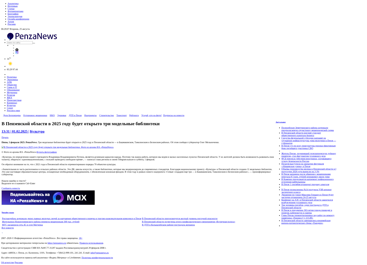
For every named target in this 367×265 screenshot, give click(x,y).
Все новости (8, 228)
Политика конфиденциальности (97, 257)
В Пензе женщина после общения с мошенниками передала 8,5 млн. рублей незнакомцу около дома (306, 175)
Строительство (106, 115)
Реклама (12, 24)
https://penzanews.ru (57, 243)
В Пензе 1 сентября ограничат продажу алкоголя (305, 184)
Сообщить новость (11, 188)
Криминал (12, 103)
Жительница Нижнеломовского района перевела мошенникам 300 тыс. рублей (40, 221)
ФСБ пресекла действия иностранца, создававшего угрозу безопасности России (306, 159)
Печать (5, 137)
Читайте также (8, 212)
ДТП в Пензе (75, 115)
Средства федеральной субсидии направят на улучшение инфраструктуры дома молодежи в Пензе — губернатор (308, 140)
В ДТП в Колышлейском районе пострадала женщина (168, 225)
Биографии (13, 14)
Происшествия (14, 100)
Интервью (13, 6)
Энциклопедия (15, 16)
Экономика (12, 79)
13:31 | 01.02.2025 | (15, 131)
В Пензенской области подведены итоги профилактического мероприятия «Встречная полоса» (188, 221)
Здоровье (61, 115)
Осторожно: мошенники (35, 115)
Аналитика (13, 3)
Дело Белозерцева (12, 115)
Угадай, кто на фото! (151, 115)
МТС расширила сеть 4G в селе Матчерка (22, 225)
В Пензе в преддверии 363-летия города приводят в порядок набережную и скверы (306, 211)
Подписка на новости (173, 115)
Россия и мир (13, 110)
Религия (11, 95)
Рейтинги (134, 115)
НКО (52, 115)
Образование (13, 90)
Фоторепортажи (15, 11)
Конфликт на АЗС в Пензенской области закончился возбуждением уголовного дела (307, 201)
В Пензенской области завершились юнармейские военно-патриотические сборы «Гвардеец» (306, 221)
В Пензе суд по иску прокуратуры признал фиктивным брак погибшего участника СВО (308, 147)
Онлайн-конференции (18, 19)
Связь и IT (12, 87)
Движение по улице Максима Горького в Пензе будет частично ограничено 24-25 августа (307, 196)
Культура (11, 105)
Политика (12, 77)
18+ (80, 238)
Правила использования (91, 243)
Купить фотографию (47, 152)
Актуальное (281, 122)
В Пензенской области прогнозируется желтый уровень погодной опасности (179, 218)
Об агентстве (7, 262)
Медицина (12, 92)
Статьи (11, 8)
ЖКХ (9, 97)
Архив (11, 21)
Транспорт (121, 115)
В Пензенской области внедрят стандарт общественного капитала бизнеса (301, 134)
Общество (12, 85)
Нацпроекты (90, 115)
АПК (9, 82)
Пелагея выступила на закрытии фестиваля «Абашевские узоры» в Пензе (302, 165)
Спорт (10, 108)
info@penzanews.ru (99, 253)
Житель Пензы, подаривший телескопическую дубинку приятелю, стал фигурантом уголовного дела (308, 154)
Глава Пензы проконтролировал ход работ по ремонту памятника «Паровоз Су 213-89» (307, 216)
